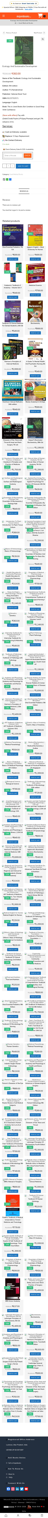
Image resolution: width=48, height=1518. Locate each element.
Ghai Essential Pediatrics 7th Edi (12, 248)
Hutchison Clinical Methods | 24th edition (13, 403)
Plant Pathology (35, 635)
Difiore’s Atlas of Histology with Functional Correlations (13, 939)
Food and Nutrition (12, 979)
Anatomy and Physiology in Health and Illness (35, 1065)
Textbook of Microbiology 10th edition (35, 786)
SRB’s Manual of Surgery (13, 1182)
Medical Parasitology (12, 744)
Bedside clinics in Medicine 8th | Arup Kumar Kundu (35, 1164)
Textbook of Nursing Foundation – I (35, 937)
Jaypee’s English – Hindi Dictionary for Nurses (35, 248)
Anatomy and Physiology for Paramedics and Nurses (13, 682)
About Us (11, 1474)
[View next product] (44, 33)
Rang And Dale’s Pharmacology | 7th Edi (12, 597)
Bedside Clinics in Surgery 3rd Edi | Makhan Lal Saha (35, 1410)
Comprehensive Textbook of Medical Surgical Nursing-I (35, 598)
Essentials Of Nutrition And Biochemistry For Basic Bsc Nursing (35, 556)
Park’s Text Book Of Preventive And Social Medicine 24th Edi (35, 1028)
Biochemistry (35, 323)
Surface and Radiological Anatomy (13, 483)
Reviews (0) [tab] (24, 191)
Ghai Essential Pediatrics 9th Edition (35, 704)
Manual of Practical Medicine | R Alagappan (35, 766)
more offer (28, 9)
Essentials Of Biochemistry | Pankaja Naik (13, 502)
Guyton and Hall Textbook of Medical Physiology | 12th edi (35, 807)
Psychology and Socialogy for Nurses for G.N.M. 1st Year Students (12, 1389)
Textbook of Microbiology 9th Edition (12, 1164)
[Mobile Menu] (3, 16)
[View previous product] (4, 33)
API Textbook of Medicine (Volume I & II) (13, 727)
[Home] (15, 23)
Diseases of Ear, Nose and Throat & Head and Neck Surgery (35, 1389)
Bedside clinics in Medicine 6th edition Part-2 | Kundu (12, 1410)
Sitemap (21, 1502)
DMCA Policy (31, 1502)
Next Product (38, 33)
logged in (15, 210)
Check (27, 155)
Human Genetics (13, 1046)
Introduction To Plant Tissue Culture (13, 526)
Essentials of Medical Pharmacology (35, 577)
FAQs (10, 1477)
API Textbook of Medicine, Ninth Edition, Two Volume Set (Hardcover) (12, 896)
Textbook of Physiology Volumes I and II (35, 618)
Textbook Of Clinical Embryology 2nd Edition (12, 958)
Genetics (12, 616)
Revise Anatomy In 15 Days (35, 402)
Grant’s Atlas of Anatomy (35, 725)
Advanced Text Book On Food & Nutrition (35, 870)
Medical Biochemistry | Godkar (35, 747)
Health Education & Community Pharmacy (12, 577)
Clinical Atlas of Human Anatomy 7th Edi (35, 463)
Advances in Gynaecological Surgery (35, 1084)
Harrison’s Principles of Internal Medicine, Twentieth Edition (35, 1341)
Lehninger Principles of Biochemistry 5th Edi (12, 1319)
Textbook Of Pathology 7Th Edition (35, 917)
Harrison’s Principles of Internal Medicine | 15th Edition (12, 706)
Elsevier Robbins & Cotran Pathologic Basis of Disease (35, 684)
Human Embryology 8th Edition (35, 1104)
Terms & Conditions (30, 1499)
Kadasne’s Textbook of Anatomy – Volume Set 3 (12, 286)
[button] (43, 39)
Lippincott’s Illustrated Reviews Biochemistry (35, 850)
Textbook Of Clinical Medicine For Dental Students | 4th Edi (12, 324)
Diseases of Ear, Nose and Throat (35, 1123)
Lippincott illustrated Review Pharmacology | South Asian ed (35, 661)
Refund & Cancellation (12, 1499)
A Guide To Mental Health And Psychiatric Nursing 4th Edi (35, 363)
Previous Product (11, 33)
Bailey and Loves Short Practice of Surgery (35, 1284)
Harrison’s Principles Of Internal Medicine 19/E (12, 850)
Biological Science (12, 784)
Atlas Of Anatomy (35, 1238)
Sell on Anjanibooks (14, 1463)
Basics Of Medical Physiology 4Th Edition (12, 766)
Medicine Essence (35, 285)
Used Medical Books (26, 23)
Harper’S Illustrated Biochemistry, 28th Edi (35, 441)
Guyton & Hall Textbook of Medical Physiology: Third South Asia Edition (12, 1243)
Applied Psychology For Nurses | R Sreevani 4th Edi (35, 483)
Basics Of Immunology (13, 551)
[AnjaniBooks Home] (24, 16)
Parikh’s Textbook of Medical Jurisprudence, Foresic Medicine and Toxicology (12, 1219)
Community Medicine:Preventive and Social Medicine (35, 961)
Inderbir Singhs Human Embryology (13, 1065)
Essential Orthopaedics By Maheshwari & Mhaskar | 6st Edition (35, 505)
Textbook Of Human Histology (35, 1200)
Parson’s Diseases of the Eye (12, 1083)
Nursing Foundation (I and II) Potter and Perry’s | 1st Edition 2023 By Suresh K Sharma (35, 531)
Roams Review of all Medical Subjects (12, 1104)
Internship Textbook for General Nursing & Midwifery (12, 639)
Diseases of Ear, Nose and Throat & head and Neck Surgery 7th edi (12, 442)
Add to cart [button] (12, 259)
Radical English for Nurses (12, 915)
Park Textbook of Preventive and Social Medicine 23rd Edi (12, 1145)
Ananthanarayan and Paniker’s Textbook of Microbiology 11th (12, 808)
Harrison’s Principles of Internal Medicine (12, 362)
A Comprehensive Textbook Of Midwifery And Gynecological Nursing (35, 984)
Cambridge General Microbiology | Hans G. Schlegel (35, 1365)
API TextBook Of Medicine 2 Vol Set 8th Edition (35, 1005)
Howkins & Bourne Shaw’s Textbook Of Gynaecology (35, 829)
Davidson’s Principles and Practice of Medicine (13, 463)
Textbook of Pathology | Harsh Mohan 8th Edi (35, 894)
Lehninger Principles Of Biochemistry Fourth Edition (35, 1143)
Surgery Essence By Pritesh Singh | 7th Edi (12, 1363)
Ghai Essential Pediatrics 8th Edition (12, 1005)
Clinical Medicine (35, 1182)
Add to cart (23, 166)
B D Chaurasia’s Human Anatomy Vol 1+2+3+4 (12, 1123)
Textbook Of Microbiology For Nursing (12, 1025)
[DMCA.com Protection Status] (9, 1507)
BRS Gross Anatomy (12, 1301)
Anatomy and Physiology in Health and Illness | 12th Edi (13, 831)
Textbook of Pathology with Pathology (13, 659)
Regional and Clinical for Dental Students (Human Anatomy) (13, 873)
